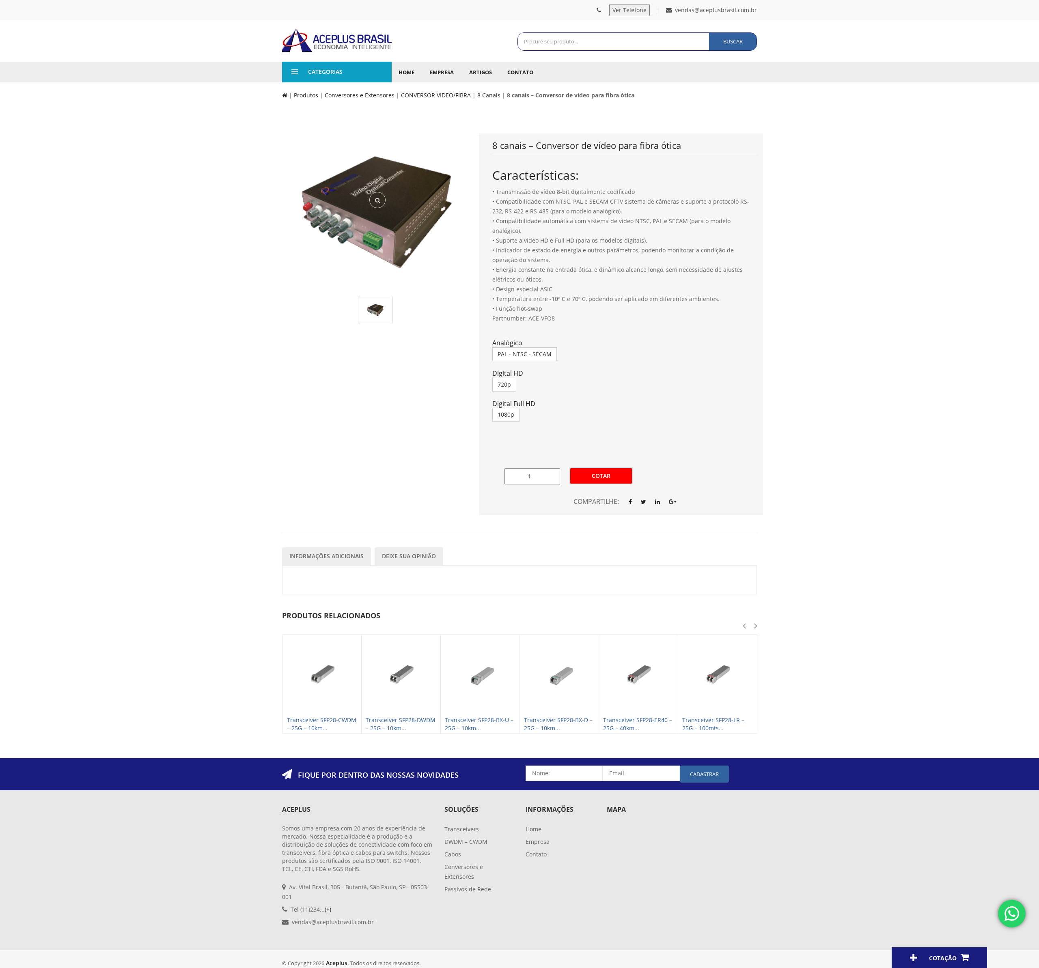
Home (406, 72)
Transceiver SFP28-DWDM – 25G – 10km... (400, 724)
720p (504, 384)
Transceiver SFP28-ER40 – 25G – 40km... (637, 724)
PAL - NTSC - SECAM (525, 354)
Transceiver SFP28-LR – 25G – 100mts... (713, 724)
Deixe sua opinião (409, 556)
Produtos (306, 95)
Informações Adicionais (326, 556)
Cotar (601, 476)
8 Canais (488, 95)
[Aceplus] (337, 40)
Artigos (480, 72)
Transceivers (461, 829)
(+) (328, 909)
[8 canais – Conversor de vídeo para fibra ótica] (377, 213)
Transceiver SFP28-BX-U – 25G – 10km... (479, 724)
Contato (520, 72)
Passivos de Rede (467, 889)
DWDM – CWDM (465, 841)
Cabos (452, 854)
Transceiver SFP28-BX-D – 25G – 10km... (558, 724)
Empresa (442, 72)
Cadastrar (704, 774)
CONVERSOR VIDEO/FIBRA (436, 95)
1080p (506, 414)
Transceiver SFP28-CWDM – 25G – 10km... (321, 724)
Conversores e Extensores (359, 95)
